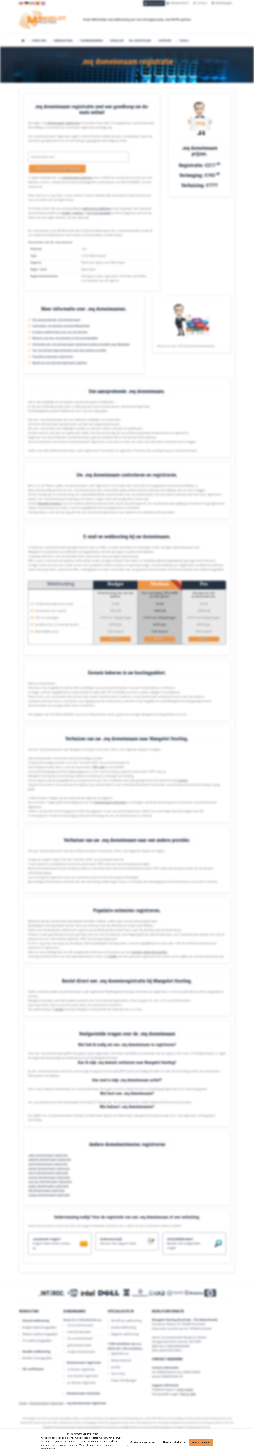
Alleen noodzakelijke (174, 1442)
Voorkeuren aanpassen (143, 1442)
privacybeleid (48, 1448)
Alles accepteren (201, 1442)
